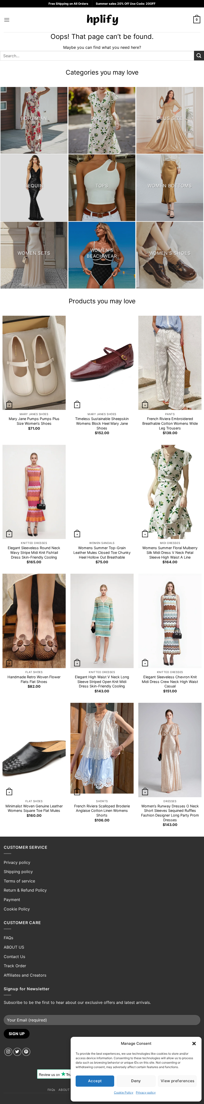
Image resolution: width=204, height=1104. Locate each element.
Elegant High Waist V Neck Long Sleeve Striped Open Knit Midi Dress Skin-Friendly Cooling (102, 681)
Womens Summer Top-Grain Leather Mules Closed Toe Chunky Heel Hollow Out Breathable (102, 552)
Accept (95, 1080)
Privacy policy (146, 1092)
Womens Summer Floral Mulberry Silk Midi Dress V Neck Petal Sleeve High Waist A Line (170, 552)
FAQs (8, 937)
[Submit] (199, 55)
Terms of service (19, 880)
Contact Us (14, 956)
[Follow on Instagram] (8, 1052)
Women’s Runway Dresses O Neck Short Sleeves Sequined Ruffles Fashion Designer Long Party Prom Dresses (170, 813)
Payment (12, 899)
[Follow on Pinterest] (26, 1052)
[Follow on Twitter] (17, 1052)
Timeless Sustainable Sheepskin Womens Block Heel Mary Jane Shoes (102, 423)
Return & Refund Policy (25, 890)
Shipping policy (18, 871)
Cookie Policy (123, 1092)
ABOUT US (14, 947)
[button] (194, 1043)
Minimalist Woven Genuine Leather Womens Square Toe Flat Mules (34, 808)
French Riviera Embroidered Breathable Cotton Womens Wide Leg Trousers (170, 423)
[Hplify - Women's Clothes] (102, 19)
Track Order (15, 965)
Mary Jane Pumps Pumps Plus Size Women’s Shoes (34, 421)
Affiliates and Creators (25, 975)
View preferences (178, 1080)
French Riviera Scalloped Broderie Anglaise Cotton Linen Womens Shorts (102, 810)
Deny (136, 1080)
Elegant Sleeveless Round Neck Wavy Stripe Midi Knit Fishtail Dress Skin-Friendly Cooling (34, 552)
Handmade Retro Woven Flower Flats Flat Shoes (33, 679)
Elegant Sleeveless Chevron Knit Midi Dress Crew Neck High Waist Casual (170, 681)
